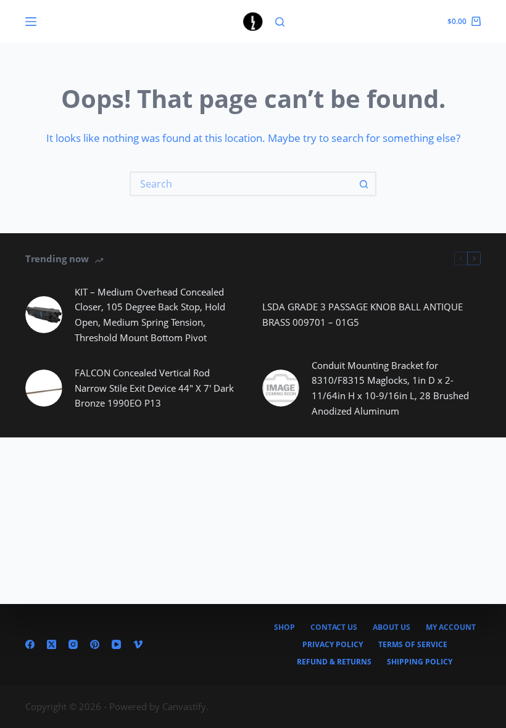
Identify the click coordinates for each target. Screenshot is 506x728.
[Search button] (364, 184)
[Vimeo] (138, 644)
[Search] (279, 22)
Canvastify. (185, 706)
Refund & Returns (334, 662)
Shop (284, 627)
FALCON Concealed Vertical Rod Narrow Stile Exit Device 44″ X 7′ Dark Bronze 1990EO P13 (154, 388)
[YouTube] (116, 644)
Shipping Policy (419, 662)
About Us (391, 627)
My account (451, 627)
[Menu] (30, 21)
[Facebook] (30, 644)
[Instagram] (73, 644)
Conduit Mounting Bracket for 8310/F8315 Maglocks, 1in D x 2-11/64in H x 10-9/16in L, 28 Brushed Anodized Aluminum (390, 388)
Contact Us (333, 627)
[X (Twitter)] (51, 644)
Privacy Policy (332, 645)
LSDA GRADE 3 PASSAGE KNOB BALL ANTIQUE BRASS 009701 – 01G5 (362, 314)
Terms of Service (412, 645)
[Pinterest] (94, 644)
